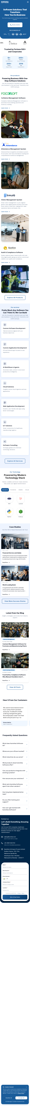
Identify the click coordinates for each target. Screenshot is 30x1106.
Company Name (7, 882)
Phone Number (6, 876)
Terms (23, 893)
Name (4, 864)
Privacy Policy (21, 1093)
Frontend (13, 490)
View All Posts (15, 687)
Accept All (21, 1098)
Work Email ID (6, 870)
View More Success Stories (15, 601)
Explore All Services (15, 461)
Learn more (5, 108)
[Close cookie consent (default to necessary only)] (26, 1087)
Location (5, 887)
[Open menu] (28, 2)
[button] (4, 878)
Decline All (9, 1098)
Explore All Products (15, 297)
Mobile (21, 490)
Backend (5, 490)
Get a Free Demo (15, 897)
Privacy (19, 893)
